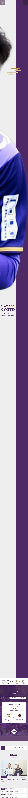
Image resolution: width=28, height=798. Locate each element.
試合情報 (5, 697)
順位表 (22, 697)
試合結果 (14, 697)
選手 (3, 788)
